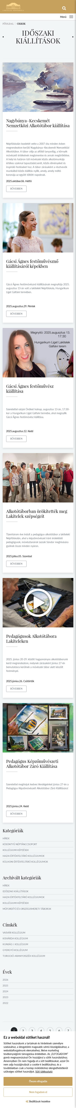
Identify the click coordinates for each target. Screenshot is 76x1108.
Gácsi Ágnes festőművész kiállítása (30, 388)
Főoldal (8, 23)
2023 (5, 997)
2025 (5, 985)
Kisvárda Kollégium (15, 938)
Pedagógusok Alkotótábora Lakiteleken (31, 638)
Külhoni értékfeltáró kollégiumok (25, 861)
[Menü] (71, 16)
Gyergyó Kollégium (15, 950)
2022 (5, 1003)
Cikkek (21, 23)
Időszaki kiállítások (15, 891)
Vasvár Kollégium (14, 932)
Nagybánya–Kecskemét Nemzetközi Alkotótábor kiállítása (38, 123)
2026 (5, 979)
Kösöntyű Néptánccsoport (20, 844)
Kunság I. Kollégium (15, 944)
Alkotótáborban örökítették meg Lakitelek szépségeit (36, 513)
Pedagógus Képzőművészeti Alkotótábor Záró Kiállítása (32, 763)
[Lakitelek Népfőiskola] (13, 6)
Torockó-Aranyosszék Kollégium (24, 956)
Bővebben (16, 188)
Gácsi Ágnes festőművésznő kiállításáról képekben (32, 263)
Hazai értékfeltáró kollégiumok (24, 855)
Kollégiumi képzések (16, 850)
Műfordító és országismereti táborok (27, 908)
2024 (5, 991)
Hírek (6, 838)
